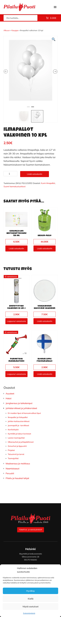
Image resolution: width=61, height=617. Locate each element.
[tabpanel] (30, 70)
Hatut (8, 398)
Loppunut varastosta (16, 321)
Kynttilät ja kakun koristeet (19, 434)
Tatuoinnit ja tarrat (16, 454)
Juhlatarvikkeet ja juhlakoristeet (21, 408)
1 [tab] (28, 108)
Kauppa (14, 30)
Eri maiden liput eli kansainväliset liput (24, 413)
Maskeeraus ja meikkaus (18, 463)
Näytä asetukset (30, 606)
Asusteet (10, 393)
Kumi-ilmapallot (48, 183)
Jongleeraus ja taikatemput (19, 403)
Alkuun (7, 30)
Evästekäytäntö (29, 613)
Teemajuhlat (13, 458)
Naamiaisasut (12, 468)
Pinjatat (11, 450)
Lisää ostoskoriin (34, 174)
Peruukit (10, 473)
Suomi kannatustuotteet (15, 186)
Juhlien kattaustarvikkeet (19, 421)
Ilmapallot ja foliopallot (18, 417)
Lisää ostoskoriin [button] (16, 248)
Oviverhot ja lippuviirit (17, 446)
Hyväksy (30, 590)
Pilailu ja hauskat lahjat (17, 478)
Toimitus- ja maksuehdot (30, 530)
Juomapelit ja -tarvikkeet (18, 425)
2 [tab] (32, 108)
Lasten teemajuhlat (16, 438)
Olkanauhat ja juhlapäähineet (21, 442)
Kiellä (30, 598)
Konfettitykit (13, 429)
